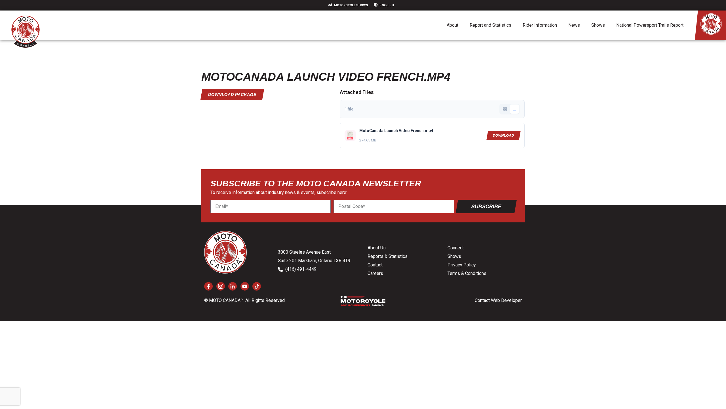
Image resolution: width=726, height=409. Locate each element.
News (574, 25)
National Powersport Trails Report (649, 25)
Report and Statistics (490, 25)
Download (503, 135)
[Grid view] (504, 109)
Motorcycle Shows (351, 5)
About (452, 25)
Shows (598, 25)
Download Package (232, 94)
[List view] (514, 109)
